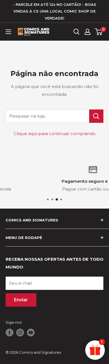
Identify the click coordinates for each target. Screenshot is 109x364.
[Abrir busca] (77, 32)
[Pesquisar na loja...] (96, 116)
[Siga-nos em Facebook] (9, 332)
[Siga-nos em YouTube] (31, 332)
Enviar (21, 299)
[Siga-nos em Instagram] (20, 332)
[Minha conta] (87, 32)
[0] (98, 31)
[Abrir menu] (8, 32)
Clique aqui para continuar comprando (55, 133)
